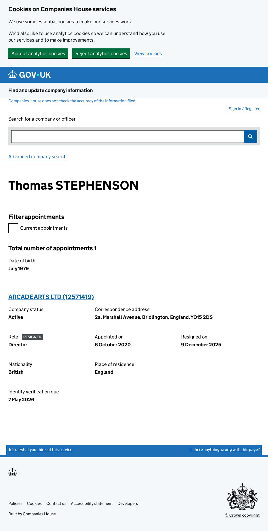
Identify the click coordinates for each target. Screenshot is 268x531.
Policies (15, 503)
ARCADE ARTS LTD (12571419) (51, 297)
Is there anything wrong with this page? (224, 449)
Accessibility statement (92, 503)
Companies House (39, 513)
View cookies (148, 53)
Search (250, 136)
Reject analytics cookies (101, 53)
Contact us (56, 503)
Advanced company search (37, 157)
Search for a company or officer (42, 119)
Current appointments (44, 228)
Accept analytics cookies (38, 53)
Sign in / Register (244, 108)
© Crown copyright (242, 515)
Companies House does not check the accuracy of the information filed (71, 100)
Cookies (34, 503)
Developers (128, 503)
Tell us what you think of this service (40, 449)
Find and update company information (50, 90)
